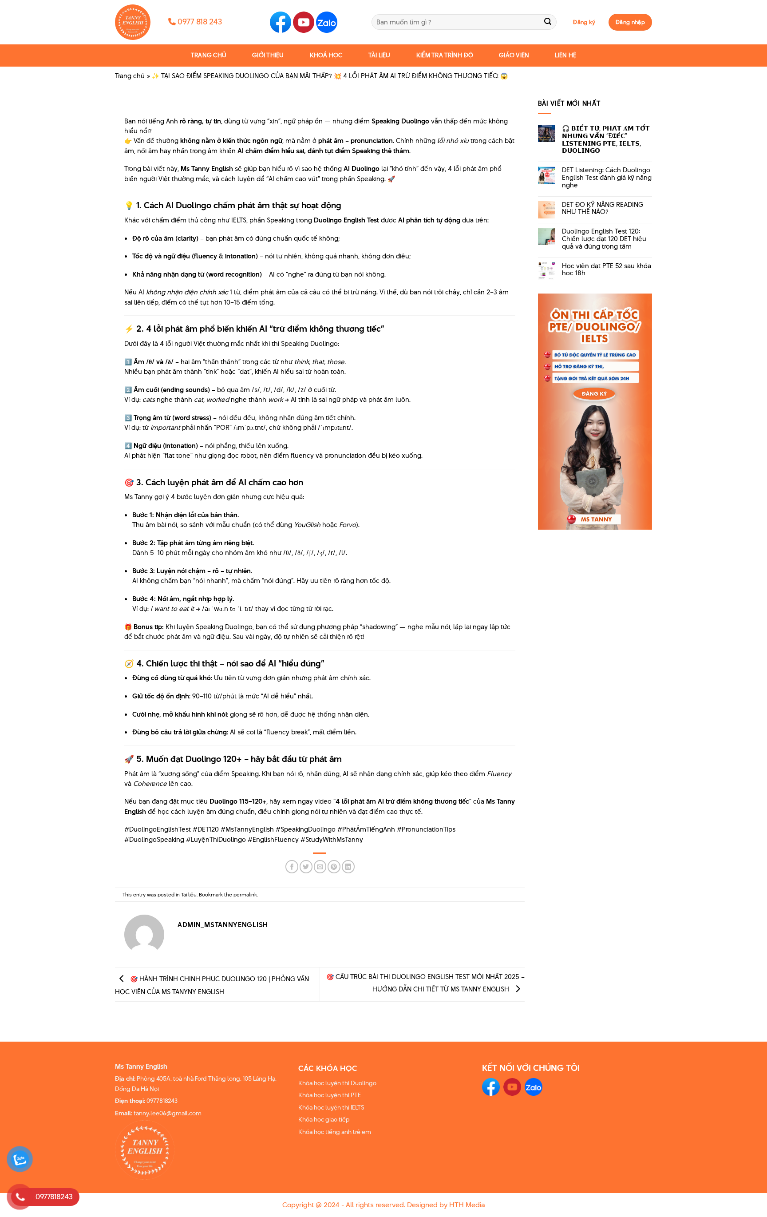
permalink (245, 894)
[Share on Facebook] (291, 866)
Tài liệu (379, 55)
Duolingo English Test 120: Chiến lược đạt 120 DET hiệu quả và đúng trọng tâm (604, 239)
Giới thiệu (268, 55)
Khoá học (326, 55)
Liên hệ (565, 55)
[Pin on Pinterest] (334, 866)
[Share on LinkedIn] (348, 866)
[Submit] (548, 22)
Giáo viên (514, 55)
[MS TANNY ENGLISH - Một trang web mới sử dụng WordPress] (135, 22)
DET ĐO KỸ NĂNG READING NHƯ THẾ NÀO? (602, 208)
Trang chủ (208, 55)
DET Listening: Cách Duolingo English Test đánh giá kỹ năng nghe (607, 177)
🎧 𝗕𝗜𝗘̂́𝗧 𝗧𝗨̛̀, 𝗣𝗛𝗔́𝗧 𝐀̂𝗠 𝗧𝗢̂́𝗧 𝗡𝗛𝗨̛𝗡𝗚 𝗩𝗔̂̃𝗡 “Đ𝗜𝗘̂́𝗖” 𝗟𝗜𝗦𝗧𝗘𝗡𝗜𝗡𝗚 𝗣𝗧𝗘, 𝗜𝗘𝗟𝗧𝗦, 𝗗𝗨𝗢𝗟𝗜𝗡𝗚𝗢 (606, 140)
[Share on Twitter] (306, 866)
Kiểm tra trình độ (444, 55)
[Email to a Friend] (320, 866)
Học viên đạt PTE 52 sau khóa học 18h (606, 269)
